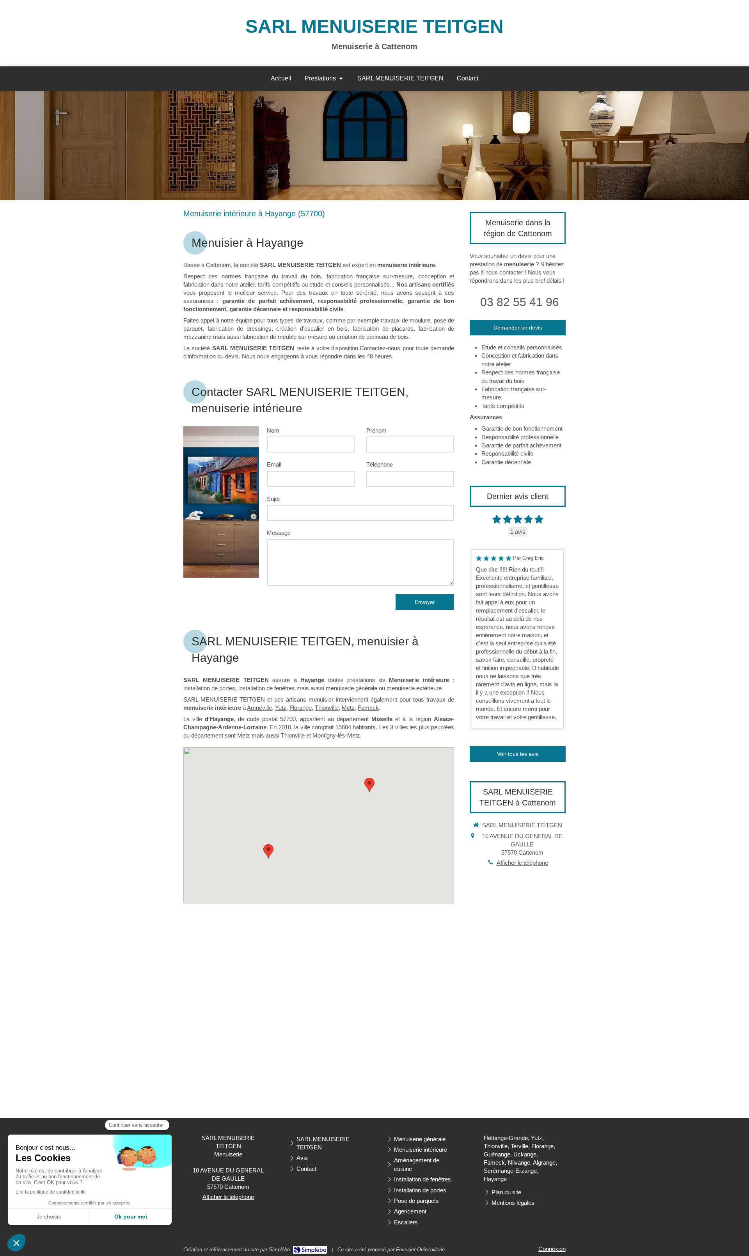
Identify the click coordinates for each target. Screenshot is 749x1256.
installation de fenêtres (266, 688)
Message (279, 532)
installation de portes (209, 688)
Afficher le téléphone (522, 862)
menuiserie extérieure (414, 688)
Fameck (368, 707)
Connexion (552, 1248)
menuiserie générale (351, 688)
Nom (273, 430)
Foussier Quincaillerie (420, 1249)
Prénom (376, 430)
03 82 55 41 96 (519, 302)
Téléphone (379, 464)
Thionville (327, 707)
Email (274, 464)
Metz (348, 707)
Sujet (273, 498)
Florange (300, 707)
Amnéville (259, 707)
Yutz (280, 707)
